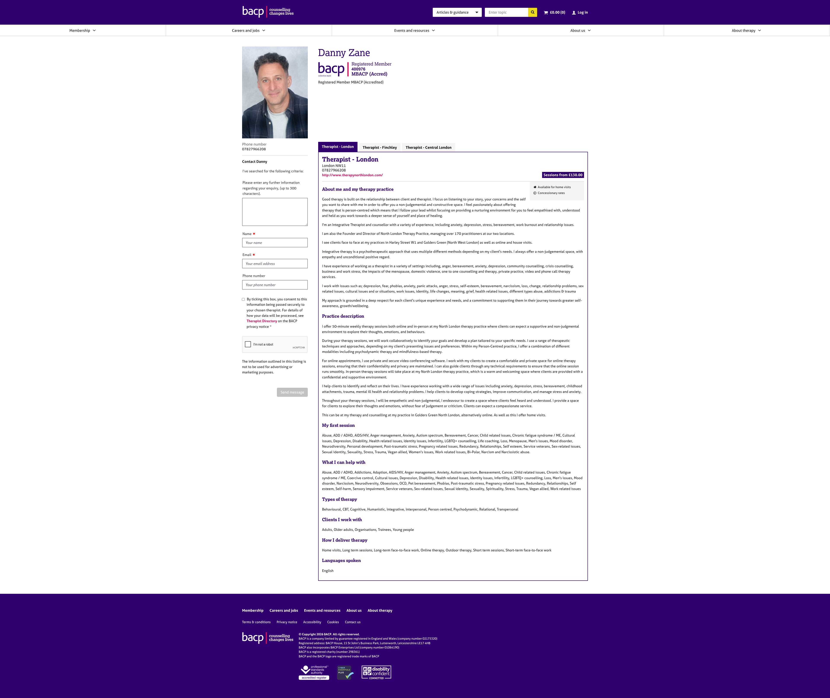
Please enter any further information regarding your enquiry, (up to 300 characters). (271, 188)
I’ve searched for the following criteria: (273, 171)
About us (577, 30)
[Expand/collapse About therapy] (759, 30)
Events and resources (411, 30)
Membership (79, 30)
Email (247, 255)
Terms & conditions (256, 622)
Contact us (353, 622)
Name (247, 234)
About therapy (743, 30)
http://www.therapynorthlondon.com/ (352, 175)
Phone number (254, 276)
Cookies (333, 622)
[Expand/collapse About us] (589, 30)
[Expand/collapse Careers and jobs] (263, 30)
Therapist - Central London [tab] (429, 147)
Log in (583, 12)
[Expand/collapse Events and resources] (433, 30)
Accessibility (312, 622)
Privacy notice (287, 622)
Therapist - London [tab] (338, 146)
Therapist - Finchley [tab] (380, 147)
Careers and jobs (246, 30)
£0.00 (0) (557, 12)
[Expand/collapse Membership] (94, 30)
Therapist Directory (262, 321)
